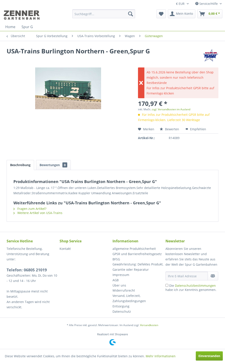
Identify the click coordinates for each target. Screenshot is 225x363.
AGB (115, 280)
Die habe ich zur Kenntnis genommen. (190, 287)
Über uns (119, 285)
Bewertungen (53, 165)
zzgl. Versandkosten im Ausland (171, 109)
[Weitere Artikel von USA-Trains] (210, 55)
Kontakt (65, 249)
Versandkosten (149, 325)
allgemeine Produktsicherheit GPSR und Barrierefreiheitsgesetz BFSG (137, 254)
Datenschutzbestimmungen (195, 285)
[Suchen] (130, 13)
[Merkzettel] (161, 13)
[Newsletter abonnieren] (213, 276)
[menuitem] (103, 13)
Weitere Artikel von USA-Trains (39, 213)
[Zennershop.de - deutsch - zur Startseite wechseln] (22, 14)
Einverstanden (209, 356)
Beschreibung (20, 165)
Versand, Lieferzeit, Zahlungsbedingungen (129, 298)
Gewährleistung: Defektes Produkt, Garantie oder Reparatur (137, 267)
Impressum (120, 275)
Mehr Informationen (161, 356)
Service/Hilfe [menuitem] (208, 4)
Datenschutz (121, 311)
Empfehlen (197, 129)
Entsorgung (120, 306)
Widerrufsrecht (123, 290)
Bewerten (172, 129)
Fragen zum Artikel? (31, 209)
